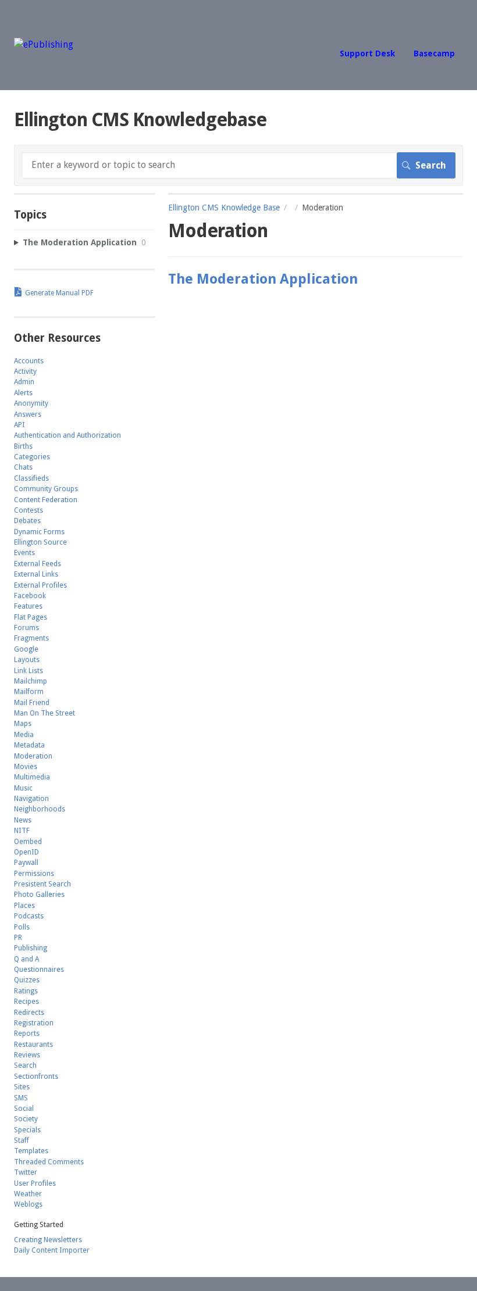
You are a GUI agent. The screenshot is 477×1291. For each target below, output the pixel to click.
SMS (21, 1098)
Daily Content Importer (52, 1250)
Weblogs (28, 1204)
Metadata (29, 745)
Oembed (28, 842)
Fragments (31, 638)
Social (24, 1108)
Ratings (26, 991)
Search (25, 1065)
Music (23, 788)
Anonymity (31, 403)
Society (26, 1119)
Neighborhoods (39, 809)
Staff (21, 1140)
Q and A (26, 959)
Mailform (29, 692)
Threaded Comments (49, 1162)
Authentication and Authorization (67, 435)
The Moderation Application (263, 279)
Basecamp (434, 53)
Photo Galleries (39, 895)
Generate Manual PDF (59, 293)
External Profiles (40, 585)
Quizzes (27, 980)
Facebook (30, 596)
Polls (22, 927)
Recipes (26, 1001)
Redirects (29, 1013)
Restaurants (33, 1044)
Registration (34, 1023)
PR (18, 938)
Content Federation (45, 500)
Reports (27, 1033)
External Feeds (37, 564)
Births (23, 446)
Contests (28, 510)
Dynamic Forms (39, 532)
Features (28, 606)
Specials (27, 1130)
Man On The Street (44, 713)
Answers (27, 414)
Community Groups (46, 489)
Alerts (23, 393)
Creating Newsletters (48, 1240)
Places (24, 906)
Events (24, 553)
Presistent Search (42, 884)
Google (26, 649)
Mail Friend (31, 703)
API (19, 425)
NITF (22, 831)
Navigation (31, 799)
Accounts (29, 361)
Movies (25, 767)
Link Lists (28, 671)
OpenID (26, 852)
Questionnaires (39, 969)
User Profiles (35, 1183)
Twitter (25, 1172)
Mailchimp (30, 681)
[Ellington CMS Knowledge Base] (43, 44)
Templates (31, 1151)
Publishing (30, 948)
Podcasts (29, 916)
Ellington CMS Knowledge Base (224, 207)
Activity (25, 371)
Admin (24, 382)
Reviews (27, 1055)
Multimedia (32, 777)
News (22, 820)
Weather (28, 1194)
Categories (32, 457)
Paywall (26, 863)
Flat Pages (30, 617)
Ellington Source (40, 542)
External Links (36, 574)
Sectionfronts (36, 1076)
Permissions (34, 874)
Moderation (33, 756)
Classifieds (31, 478)
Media (24, 735)
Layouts (27, 660)
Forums (26, 628)
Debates (27, 521)
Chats (23, 467)
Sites (22, 1087)
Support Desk (367, 53)
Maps (22, 724)
